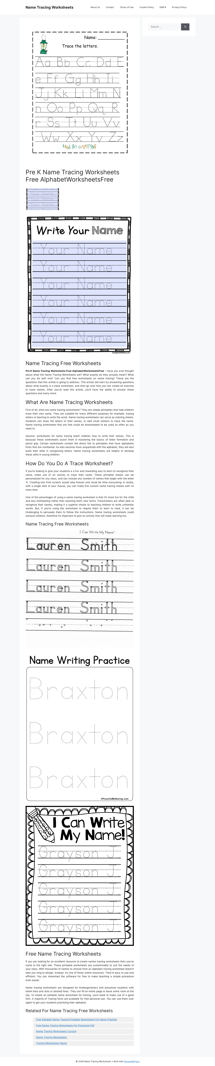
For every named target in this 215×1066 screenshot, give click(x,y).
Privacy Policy (179, 7)
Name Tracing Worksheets (49, 7)
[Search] (185, 26)
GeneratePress (132, 1061)
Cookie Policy (147, 7)
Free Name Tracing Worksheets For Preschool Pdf (65, 1025)
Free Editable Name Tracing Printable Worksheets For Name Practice (76, 1019)
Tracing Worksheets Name (51, 1043)
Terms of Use (127, 7)
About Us (95, 7)
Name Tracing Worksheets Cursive (56, 1031)
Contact (110, 7)
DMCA (163, 7)
